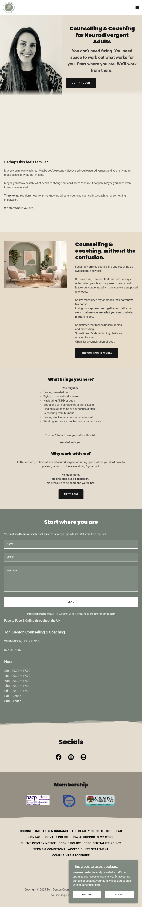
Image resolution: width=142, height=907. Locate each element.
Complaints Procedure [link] (71, 855)
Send (71, 602)
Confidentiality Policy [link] (102, 843)
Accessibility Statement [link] (88, 849)
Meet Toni (71, 494)
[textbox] (71, 544)
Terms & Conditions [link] (49, 849)
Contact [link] (35, 837)
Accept (119, 894)
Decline (87, 894)
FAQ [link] (119, 831)
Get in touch (81, 82)
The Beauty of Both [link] (87, 831)
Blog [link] (110, 831)
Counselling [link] (30, 831)
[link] (9, 7)
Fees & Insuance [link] (56, 831)
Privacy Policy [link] (82, 614)
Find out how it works (97, 352)
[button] (137, 7)
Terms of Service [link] (101, 614)
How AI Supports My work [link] (93, 837)
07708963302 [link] (12, 650)
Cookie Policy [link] (70, 843)
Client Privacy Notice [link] (38, 843)
